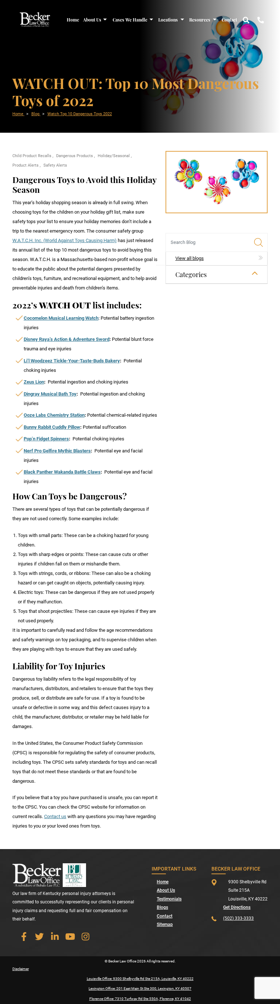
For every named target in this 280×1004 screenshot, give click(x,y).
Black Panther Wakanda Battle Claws (62, 472)
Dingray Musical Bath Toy (50, 394)
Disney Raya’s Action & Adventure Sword (66, 339)
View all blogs (189, 258)
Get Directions (236, 907)
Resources (199, 20)
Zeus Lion (34, 382)
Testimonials (169, 899)
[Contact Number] (260, 19)
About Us (92, 20)
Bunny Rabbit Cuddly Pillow (52, 427)
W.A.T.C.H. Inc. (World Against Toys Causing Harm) (64, 240)
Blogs (162, 907)
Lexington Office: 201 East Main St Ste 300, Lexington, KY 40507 (140, 988)
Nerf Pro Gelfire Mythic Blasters (57, 451)
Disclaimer (20, 968)
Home (73, 20)
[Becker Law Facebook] (24, 936)
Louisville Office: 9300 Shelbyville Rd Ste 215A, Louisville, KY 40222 (140, 978)
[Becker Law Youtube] (70, 936)
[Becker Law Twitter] (39, 936)
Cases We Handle (130, 20)
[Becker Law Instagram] (85, 936)
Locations (168, 20)
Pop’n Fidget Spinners (46, 438)
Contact (229, 20)
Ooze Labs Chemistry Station (54, 415)
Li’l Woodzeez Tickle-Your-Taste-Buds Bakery (72, 360)
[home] (35, 19)
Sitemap (165, 924)
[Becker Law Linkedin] (54, 936)
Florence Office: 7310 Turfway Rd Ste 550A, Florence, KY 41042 (140, 998)
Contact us (55, 816)
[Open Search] (246, 19)
